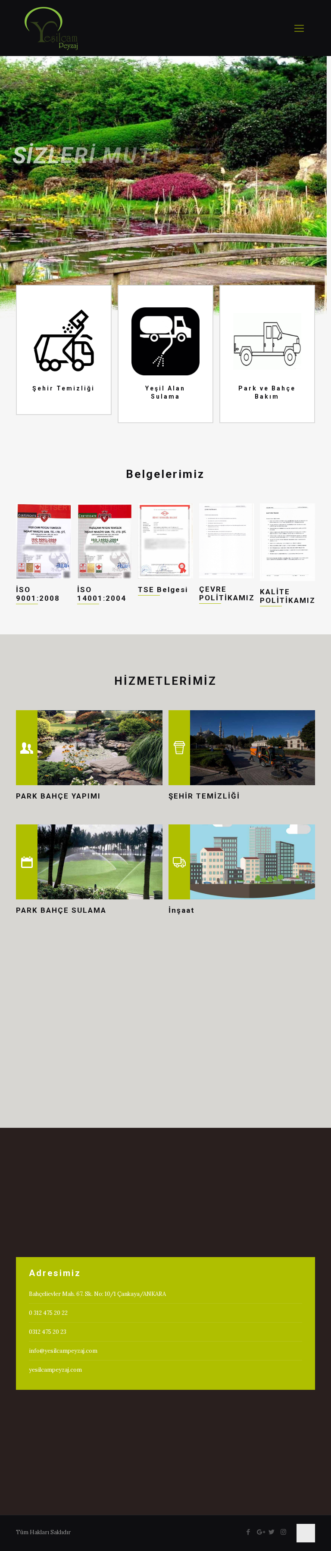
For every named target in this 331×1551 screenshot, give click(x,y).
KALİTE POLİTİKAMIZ (287, 596)
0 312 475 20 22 (48, 1313)
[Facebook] (248, 1532)
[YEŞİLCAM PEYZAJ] (51, 28)
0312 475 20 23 (47, 1332)
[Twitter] (271, 1532)
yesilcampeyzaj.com (55, 1369)
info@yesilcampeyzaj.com (63, 1350)
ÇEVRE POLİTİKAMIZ (227, 593)
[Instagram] (283, 1532)
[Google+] (260, 1532)
